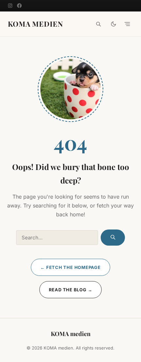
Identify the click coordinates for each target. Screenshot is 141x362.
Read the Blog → (70, 289)
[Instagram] (10, 5)
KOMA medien (35, 24)
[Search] (98, 24)
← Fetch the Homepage (70, 267)
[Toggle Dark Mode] (113, 24)
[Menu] (127, 24)
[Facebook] (19, 5)
